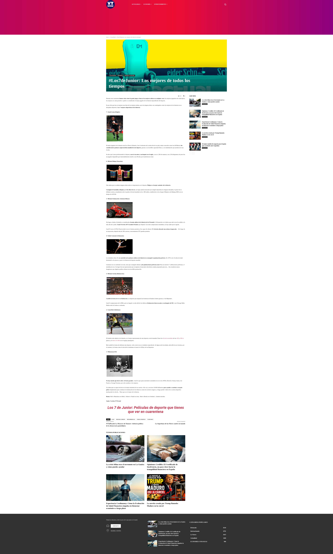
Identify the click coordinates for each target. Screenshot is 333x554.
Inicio (107, 37)
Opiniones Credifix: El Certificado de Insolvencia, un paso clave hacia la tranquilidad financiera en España (162, 466)
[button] (225, 4)
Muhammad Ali (131, 419)
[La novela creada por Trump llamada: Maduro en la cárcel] (166, 487)
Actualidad (113, 37)
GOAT (113, 419)
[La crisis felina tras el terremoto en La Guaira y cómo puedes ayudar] (125, 448)
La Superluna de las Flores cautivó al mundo (170, 424)
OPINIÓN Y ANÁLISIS (129, 75)
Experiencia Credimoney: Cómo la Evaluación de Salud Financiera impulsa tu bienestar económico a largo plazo (125, 505)
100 (178, 338)
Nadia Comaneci (141, 419)
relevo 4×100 (116, 340)
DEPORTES (120, 75)
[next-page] (193, 153)
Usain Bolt (150, 419)
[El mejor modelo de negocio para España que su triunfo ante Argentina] (195, 147)
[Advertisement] (166, 22)
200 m (182, 338)
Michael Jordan (120, 419)
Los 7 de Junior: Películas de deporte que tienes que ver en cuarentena (146, 409)
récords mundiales (168, 338)
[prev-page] (190, 153)
